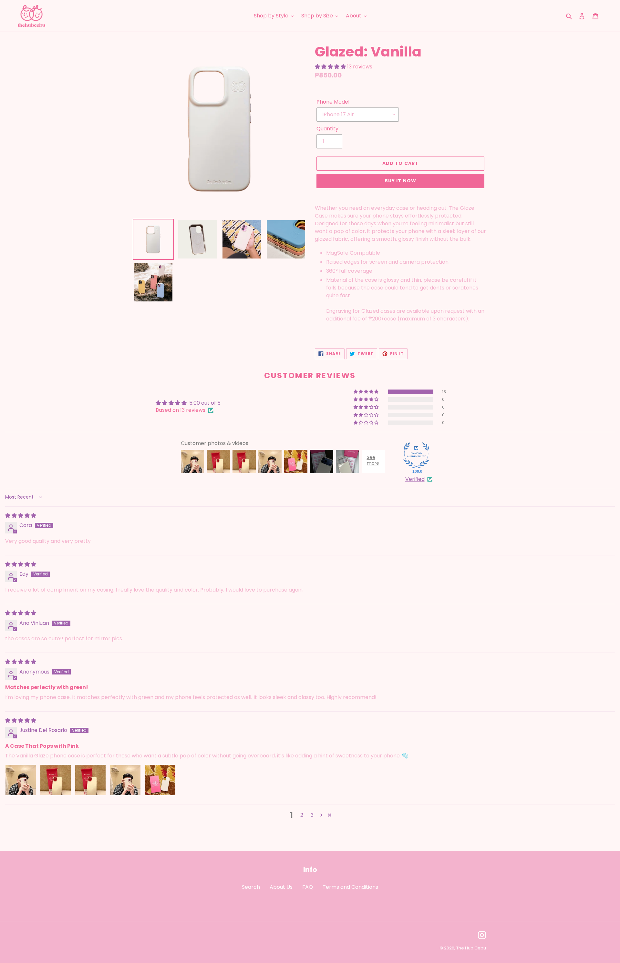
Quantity (327, 128)
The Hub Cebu (471, 948)
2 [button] (301, 815)
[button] (331, 66)
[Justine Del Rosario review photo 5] (160, 780)
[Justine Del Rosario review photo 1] (20, 780)
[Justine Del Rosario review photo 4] (125, 780)
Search (251, 887)
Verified (415, 479)
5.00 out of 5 (205, 403)
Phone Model (332, 102)
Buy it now (400, 180)
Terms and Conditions (350, 887)
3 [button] (312, 815)
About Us (281, 887)
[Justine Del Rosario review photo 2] (55, 780)
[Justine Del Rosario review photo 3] (90, 780)
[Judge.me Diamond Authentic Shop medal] (416, 455)
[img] (20, 515)
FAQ (307, 887)
